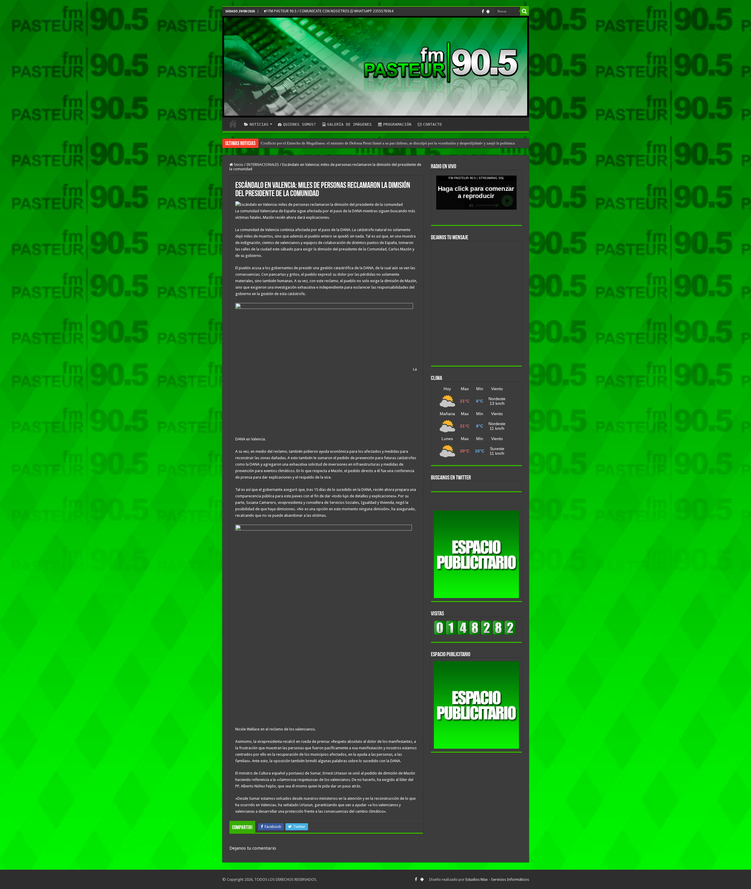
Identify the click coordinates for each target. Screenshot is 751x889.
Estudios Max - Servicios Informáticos (497, 879)
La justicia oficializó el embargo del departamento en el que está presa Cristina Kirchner (330, 143)
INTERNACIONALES (262, 164)
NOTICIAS (259, 124)
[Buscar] (524, 11)
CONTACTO (432, 124)
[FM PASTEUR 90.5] (375, 66)
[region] (476, 554)
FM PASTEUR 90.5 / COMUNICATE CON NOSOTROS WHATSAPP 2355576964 (330, 11)
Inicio (238, 164)
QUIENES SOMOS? (299, 124)
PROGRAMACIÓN (397, 124)
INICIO (233, 123)
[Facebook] (483, 11)
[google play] (488, 11)
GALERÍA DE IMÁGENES (349, 124)
